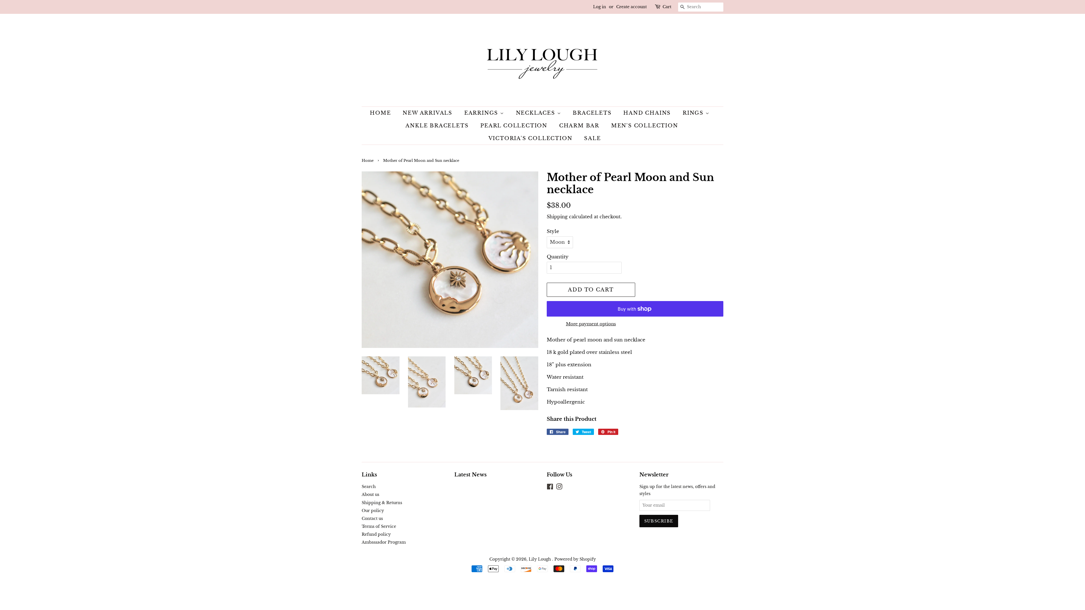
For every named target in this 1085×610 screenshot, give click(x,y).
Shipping (557, 216)
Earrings (482, 113)
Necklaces (536, 113)
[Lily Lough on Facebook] (550, 487)
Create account (631, 6)
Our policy (373, 510)
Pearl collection (513, 126)
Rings (694, 113)
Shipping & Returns (382, 502)
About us (370, 494)
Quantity (557, 257)
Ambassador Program (384, 542)
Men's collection (644, 126)
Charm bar (579, 126)
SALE (592, 138)
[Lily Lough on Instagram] (559, 487)
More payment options (591, 323)
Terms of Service (379, 526)
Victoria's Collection (530, 138)
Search (369, 486)
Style (553, 231)
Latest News (470, 475)
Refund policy (376, 534)
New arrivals (427, 113)
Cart (667, 6)
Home (380, 113)
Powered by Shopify (575, 559)
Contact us (372, 518)
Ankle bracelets (436, 126)
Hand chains (647, 113)
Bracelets (592, 113)
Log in (599, 6)
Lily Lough (540, 559)
